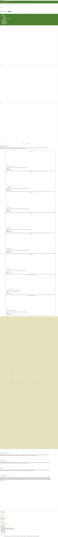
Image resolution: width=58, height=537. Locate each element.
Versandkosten (3, 523)
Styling (4, 17)
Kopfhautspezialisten (6, 18)
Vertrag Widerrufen (3, 522)
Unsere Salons (4, 21)
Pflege (4, 16)
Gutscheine (4, 20)
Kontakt (2, 513)
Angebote (3, 19)
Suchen (9, 11)
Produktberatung (4, 22)
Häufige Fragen (4, 23)
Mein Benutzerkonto (3, 517)
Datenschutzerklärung (4, 524)
